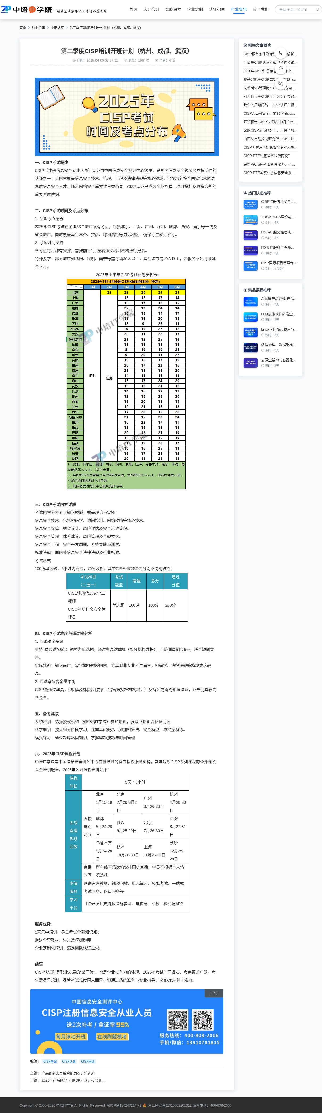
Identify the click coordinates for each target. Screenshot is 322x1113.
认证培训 (151, 9)
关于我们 (261, 9)
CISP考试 (50, 1061)
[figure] (271, 206)
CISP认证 (69, 1061)
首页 (133, 9)
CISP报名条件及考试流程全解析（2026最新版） (271, 54)
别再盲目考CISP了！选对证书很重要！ (271, 96)
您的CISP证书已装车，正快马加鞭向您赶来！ (271, 130)
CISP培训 (88, 1061)
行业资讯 (239, 9)
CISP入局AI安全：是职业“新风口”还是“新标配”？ (271, 113)
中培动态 (57, 27)
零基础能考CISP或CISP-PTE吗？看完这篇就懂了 (271, 79)
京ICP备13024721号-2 (124, 1105)
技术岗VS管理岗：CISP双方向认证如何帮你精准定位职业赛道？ (271, 88)
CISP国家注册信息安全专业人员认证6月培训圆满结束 (271, 147)
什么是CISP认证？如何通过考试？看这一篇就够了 (271, 62)
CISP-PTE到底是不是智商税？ (268, 156)
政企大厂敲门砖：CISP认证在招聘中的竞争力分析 (271, 105)
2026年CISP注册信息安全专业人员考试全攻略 (271, 71)
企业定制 (195, 9)
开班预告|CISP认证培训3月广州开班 (271, 122)
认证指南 (217, 9)
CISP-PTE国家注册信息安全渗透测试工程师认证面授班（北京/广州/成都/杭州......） (271, 173)
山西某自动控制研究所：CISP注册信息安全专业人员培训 (271, 139)
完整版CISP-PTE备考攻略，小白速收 (271, 164)
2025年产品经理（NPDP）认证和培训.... (73, 1080)
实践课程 (173, 9)
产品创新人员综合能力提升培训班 (68, 1073)
